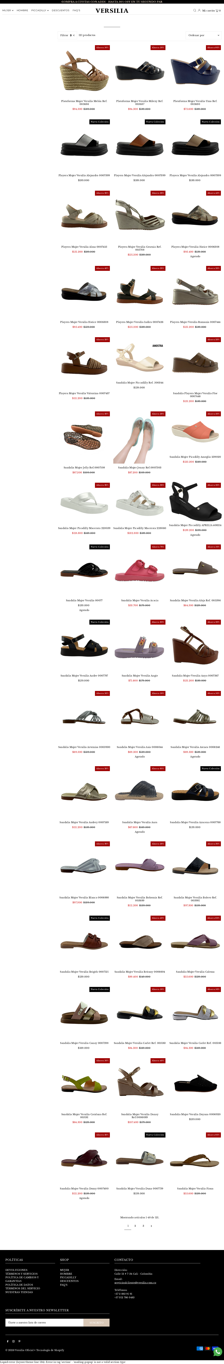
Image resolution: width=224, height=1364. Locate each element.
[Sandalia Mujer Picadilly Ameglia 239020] (195, 432)
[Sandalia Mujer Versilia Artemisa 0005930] (84, 716)
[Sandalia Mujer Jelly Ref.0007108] (84, 437)
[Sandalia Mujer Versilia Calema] (195, 941)
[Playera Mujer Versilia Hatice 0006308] (195, 216)
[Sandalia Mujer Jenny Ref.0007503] (139, 437)
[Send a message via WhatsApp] (217, 1351)
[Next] (161, 1)
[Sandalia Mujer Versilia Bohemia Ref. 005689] (139, 867)
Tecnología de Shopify (50, 1350)
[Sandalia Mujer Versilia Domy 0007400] (84, 1158)
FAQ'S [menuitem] (76, 10)
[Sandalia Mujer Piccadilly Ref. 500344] (139, 357)
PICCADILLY (68, 1277)
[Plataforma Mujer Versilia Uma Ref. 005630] (195, 70)
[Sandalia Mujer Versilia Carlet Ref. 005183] (139, 1012)
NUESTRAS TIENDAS (19, 1292)
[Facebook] (7, 1341)
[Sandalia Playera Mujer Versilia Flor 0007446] (195, 362)
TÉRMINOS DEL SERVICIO (22, 1288)
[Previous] (63, 1)
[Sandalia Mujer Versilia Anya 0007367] (195, 645)
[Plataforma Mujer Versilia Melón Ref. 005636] (84, 70)
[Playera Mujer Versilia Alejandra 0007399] (84, 145)
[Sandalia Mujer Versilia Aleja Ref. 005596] (195, 570)
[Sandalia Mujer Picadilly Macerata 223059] (84, 503)
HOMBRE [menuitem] (22, 10)
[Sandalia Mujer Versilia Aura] (139, 791)
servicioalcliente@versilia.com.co (135, 1282)
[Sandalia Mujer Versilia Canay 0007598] (84, 1012)
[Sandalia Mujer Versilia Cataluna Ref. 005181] (84, 1083)
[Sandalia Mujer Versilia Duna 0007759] (139, 1158)
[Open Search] (195, 10)
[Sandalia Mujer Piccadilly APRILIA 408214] (195, 501)
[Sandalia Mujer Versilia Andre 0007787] (84, 645)
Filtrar (64, 35)
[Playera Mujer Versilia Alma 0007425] (84, 216)
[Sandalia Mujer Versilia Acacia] (139, 570)
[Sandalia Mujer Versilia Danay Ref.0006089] (139, 1083)
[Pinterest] (19, 1341)
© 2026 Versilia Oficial (19, 1350)
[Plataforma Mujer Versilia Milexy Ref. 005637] (139, 70)
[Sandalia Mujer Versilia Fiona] (195, 1158)
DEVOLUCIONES (16, 1270)
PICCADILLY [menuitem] (38, 10)
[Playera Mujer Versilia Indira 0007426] (139, 291)
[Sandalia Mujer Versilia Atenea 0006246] (195, 716)
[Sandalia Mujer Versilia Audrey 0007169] (84, 791)
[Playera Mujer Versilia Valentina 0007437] (84, 362)
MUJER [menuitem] (6, 10)
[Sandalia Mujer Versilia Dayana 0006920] (195, 1083)
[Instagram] (13, 1341)
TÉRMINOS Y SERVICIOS (21, 1273)
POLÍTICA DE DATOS (19, 1284)
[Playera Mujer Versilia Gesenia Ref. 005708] (139, 216)
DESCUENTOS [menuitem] (60, 10)
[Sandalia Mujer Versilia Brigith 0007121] (84, 941)
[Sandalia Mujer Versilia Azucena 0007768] (195, 791)
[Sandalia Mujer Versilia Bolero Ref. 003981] (195, 867)
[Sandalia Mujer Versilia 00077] (84, 570)
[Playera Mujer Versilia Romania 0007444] (195, 291)
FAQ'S (64, 1284)
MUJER (64, 1270)
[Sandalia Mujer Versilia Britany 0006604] (139, 941)
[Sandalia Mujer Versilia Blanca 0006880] (84, 867)
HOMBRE (66, 1273)
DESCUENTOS (69, 1281)
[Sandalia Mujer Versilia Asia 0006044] (139, 716)
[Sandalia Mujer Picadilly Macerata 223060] (139, 503)
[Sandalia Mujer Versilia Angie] (139, 645)
